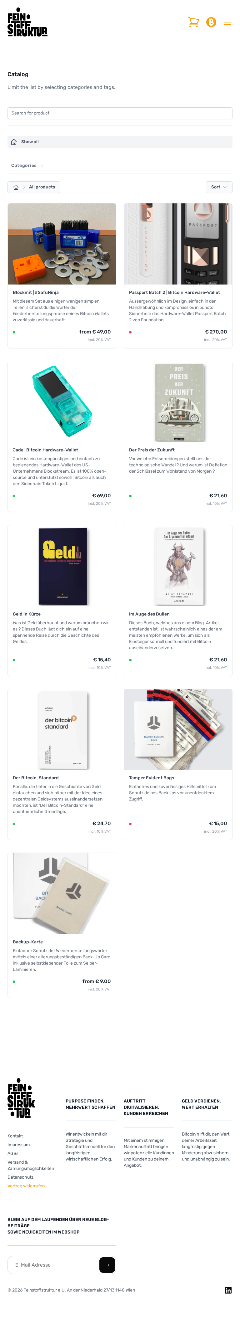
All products (42, 187)
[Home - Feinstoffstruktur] (28, 22)
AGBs (13, 1153)
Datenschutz (20, 1177)
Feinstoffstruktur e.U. (45, 1290)
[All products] (16, 187)
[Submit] (107, 1265)
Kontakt (15, 1136)
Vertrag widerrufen (26, 1186)
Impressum (19, 1144)
